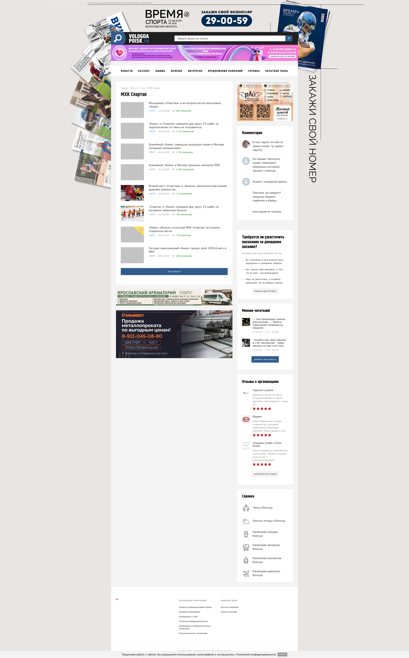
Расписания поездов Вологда (265, 533)
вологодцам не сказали (267, 211)
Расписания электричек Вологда (267, 560)
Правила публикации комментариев (195, 607)
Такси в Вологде (263, 507)
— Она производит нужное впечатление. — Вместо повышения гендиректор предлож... (269, 323)
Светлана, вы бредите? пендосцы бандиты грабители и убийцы (267, 196)
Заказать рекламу (229, 612)
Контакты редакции (230, 607)
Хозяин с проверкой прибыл (270, 181)
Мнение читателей (256, 310)
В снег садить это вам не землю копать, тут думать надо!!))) (268, 146)
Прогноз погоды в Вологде (269, 520)
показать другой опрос (265, 291)
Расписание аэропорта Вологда (266, 573)
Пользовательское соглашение (193, 633)
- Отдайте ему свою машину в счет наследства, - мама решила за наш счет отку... (269, 342)
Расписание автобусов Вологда (266, 546)
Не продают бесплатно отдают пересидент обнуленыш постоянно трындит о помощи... (266, 164)
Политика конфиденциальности (193, 621)
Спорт (152, 111)
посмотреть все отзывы (265, 474)
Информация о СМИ (188, 617)
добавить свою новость (265, 359)
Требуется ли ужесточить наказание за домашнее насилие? (263, 242)
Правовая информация (189, 612)
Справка (248, 496)
